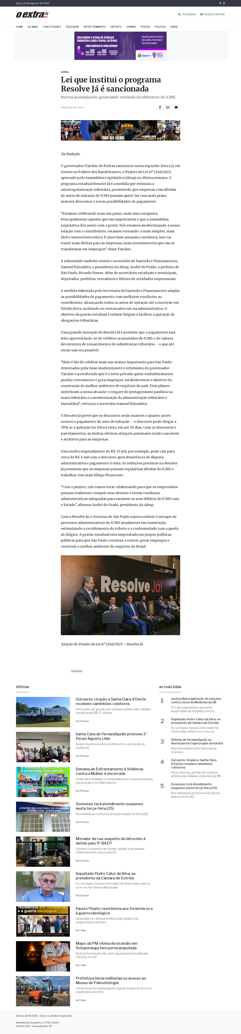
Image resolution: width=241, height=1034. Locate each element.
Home (19, 26)
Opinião (131, 26)
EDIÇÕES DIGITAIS (214, 14)
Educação (72, 26)
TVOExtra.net (52, 26)
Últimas (33, 26)
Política (160, 26)
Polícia (145, 26)
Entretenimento (95, 26)
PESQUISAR (189, 14)
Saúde (174, 26)
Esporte (116, 26)
